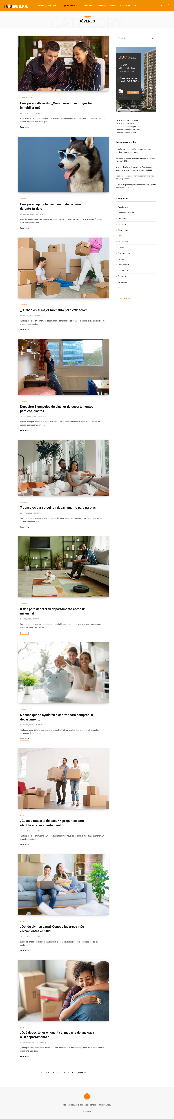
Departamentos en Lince (125, 123)
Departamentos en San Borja (127, 120)
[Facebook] (87, 1096)
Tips (22, 815)
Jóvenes (23, 199)
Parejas (121, 259)
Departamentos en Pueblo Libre (128, 130)
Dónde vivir (122, 224)
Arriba (87, 1111)
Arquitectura (123, 207)
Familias (121, 236)
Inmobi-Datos (26, 98)
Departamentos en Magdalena (127, 127)
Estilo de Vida (123, 230)
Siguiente (79, 1072)
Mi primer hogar (124, 253)
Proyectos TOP (123, 265)
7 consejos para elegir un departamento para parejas (58, 507)
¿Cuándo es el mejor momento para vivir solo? (53, 310)
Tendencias (122, 282)
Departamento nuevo (126, 213)
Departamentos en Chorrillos (126, 133)
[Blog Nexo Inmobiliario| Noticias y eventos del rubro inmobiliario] (16, 5)
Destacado (122, 218)
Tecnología (122, 276)
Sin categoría (123, 270)
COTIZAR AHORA (123, 298)
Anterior (46, 1072)
